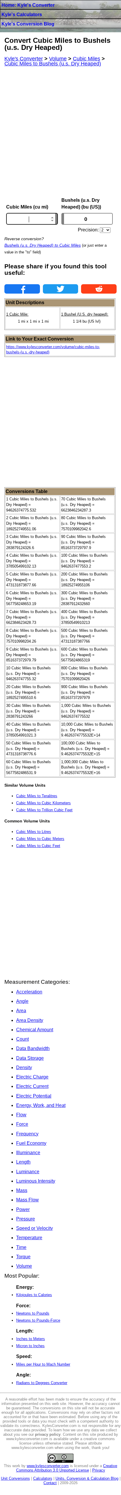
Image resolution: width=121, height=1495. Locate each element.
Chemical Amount (34, 1029)
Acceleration (29, 991)
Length (23, 1161)
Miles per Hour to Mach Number (43, 1364)
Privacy (98, 1470)
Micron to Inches (30, 1346)
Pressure (25, 1218)
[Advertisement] (60, 132)
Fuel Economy (31, 1143)
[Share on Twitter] (60, 289)
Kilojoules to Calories (34, 1295)
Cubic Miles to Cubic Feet (38, 846)
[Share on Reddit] (99, 289)
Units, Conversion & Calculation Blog (87, 1478)
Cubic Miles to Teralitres (36, 796)
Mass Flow (27, 1199)
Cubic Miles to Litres (33, 831)
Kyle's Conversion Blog (27, 23)
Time (21, 1247)
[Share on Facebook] (22, 289)
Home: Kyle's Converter (28, 5)
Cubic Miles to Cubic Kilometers (43, 803)
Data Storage (30, 1058)
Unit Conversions (15, 1478)
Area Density (29, 1020)
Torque (23, 1256)
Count (22, 1039)
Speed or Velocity (34, 1228)
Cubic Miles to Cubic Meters (40, 839)
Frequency (27, 1133)
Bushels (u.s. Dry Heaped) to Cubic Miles (42, 245)
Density (24, 1067)
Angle (22, 1001)
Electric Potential (33, 1095)
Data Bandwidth (33, 1048)
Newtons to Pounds (32, 1313)
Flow (21, 1114)
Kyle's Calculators (21, 14)
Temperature (29, 1237)
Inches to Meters (30, 1339)
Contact (50, 1483)
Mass (21, 1190)
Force (22, 1124)
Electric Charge (32, 1076)
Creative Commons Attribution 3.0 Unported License (66, 1468)
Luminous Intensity (35, 1181)
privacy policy (47, 1434)
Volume (24, 1266)
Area (21, 1010)
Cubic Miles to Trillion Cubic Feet (44, 810)
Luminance (27, 1171)
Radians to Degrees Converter (41, 1383)
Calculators (42, 1478)
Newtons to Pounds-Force (38, 1320)
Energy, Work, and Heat (40, 1105)
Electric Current (32, 1086)
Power (23, 1209)
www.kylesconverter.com (48, 1466)
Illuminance (28, 1152)
